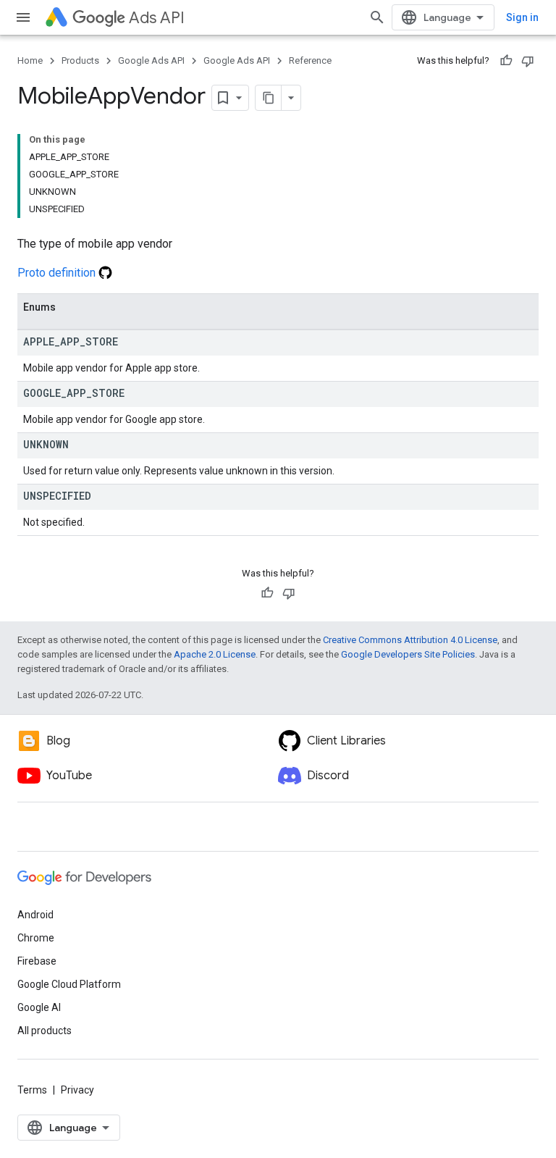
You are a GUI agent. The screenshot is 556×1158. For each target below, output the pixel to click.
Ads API (157, 18)
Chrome (35, 938)
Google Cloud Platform (69, 984)
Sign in (522, 17)
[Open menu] (23, 17)
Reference (310, 60)
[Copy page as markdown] (269, 97)
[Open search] (377, 17)
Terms (32, 1090)
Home (30, 60)
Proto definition (57, 273)
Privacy (77, 1090)
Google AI (39, 1007)
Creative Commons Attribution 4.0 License (410, 639)
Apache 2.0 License (215, 654)
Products (80, 60)
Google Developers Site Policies (408, 654)
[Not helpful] (528, 61)
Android (35, 914)
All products (44, 1030)
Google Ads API (151, 60)
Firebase (36, 961)
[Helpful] (506, 61)
